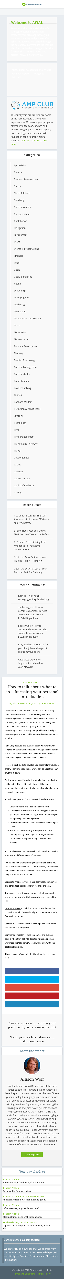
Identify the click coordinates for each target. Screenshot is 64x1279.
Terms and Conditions (24, 1273)
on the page (24, 607)
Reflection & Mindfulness (32, 1196)
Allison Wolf (19, 703)
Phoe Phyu (24, 625)
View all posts (32, 1154)
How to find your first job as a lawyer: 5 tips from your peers (33, 648)
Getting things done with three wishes (23, 1216)
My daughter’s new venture (17, 1191)
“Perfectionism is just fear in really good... (24, 1199)
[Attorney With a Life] (32, 3)
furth (20, 595)
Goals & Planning (11, 1222)
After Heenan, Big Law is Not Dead (21, 1208)
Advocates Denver (28, 659)
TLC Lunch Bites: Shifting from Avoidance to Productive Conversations (30, 545)
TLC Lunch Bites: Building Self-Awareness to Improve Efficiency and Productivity (31, 519)
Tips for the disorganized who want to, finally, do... (26, 1227)
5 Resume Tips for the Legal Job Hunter (23, 1182)
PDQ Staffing (25, 644)
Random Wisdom (32, 682)
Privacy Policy (44, 1273)
